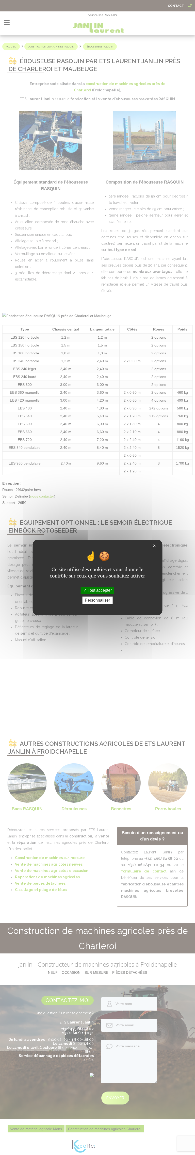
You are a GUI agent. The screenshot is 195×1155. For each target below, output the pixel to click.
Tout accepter (99, 590)
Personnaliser (97, 600)
